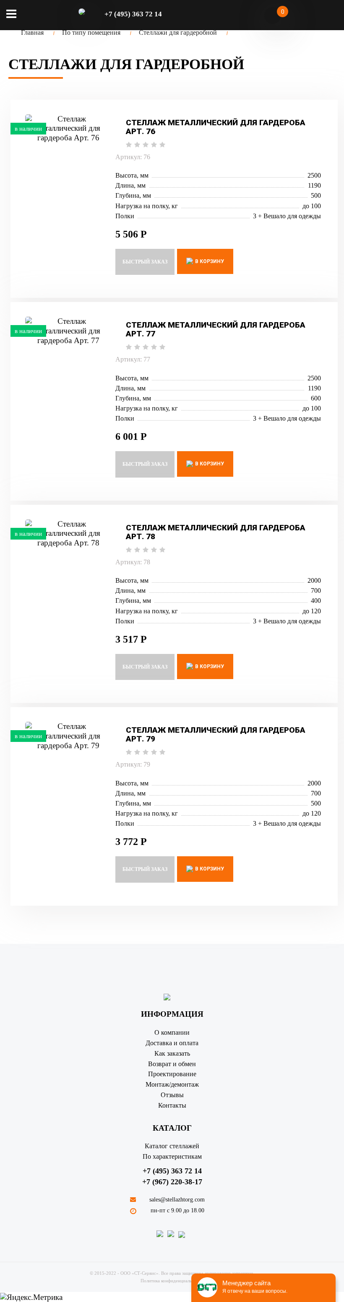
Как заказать (172, 1053)
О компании (172, 1032)
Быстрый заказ (144, 262)
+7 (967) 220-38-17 (172, 1182)
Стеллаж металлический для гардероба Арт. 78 (215, 532)
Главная (32, 32)
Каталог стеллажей (172, 1146)
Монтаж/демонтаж (172, 1084)
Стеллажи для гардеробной (178, 32)
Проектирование (172, 1073)
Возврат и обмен (172, 1063)
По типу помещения (91, 32)
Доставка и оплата (172, 1042)
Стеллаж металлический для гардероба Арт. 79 (215, 734)
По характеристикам (172, 1156)
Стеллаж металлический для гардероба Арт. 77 (215, 329)
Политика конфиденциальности (172, 1280)
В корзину (209, 261)
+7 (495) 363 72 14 (172, 1171)
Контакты (172, 1105)
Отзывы (172, 1094)
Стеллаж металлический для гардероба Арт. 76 (215, 127)
